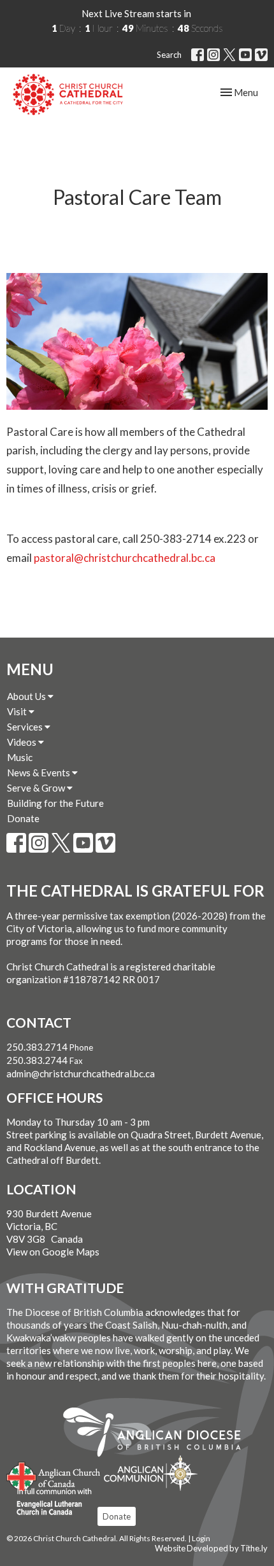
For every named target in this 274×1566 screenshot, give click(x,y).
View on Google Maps (52, 1251)
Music (19, 757)
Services (26, 726)
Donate (23, 818)
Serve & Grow (37, 787)
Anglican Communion (150, 1473)
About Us (27, 696)
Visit (18, 711)
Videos (22, 742)
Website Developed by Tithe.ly (211, 1548)
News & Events (39, 772)
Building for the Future (55, 803)
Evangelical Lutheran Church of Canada (49, 1502)
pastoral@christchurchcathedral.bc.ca (124, 557)
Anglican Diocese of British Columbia (158, 1434)
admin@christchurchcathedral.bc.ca (80, 1073)
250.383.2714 (37, 1046)
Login (201, 1538)
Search (169, 55)
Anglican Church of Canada (53, 1475)
